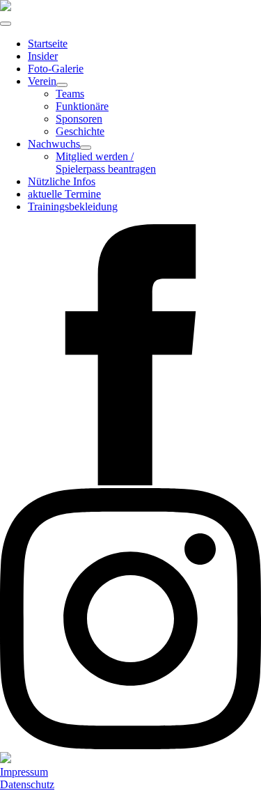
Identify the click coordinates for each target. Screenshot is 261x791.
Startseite (48, 43)
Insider (43, 56)
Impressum (24, 772)
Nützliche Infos (61, 181)
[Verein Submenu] (62, 85)
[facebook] (130, 481)
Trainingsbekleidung (73, 206)
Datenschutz (27, 784)
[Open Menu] (5, 24)
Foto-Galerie (56, 69)
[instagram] (130, 745)
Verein (42, 81)
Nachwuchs (54, 144)
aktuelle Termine (64, 194)
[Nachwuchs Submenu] (85, 148)
